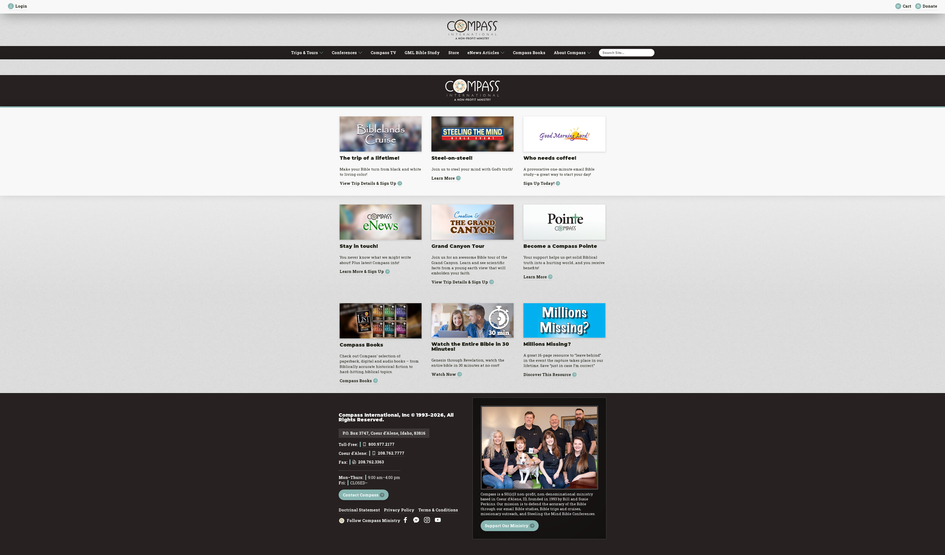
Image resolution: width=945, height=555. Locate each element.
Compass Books (529, 52)
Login (21, 6)
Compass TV (383, 52)
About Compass (570, 52)
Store (453, 52)
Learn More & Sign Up (362, 271)
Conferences (344, 52)
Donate (930, 6)
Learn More (443, 178)
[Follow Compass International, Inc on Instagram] (427, 520)
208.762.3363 (371, 462)
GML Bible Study (422, 52)
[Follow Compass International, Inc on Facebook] (405, 520)
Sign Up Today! (538, 183)
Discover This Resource (547, 374)
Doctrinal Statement (359, 510)
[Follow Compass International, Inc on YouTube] (438, 520)
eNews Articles (483, 52)
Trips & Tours (304, 52)
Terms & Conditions (438, 510)
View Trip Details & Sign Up (368, 183)
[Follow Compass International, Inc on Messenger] (416, 520)
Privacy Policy (399, 510)
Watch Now (443, 374)
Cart (907, 6)
